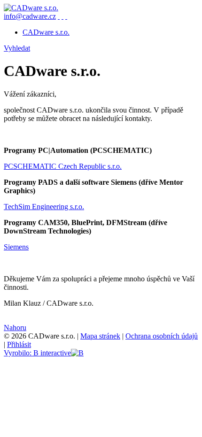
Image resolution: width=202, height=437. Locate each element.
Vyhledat (17, 48)
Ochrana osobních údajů (161, 336)
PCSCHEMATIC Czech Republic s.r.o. (63, 166)
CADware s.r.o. (46, 32)
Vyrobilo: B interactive (37, 353)
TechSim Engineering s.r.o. (44, 207)
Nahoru (15, 328)
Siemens (16, 247)
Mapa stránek (100, 336)
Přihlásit (19, 344)
